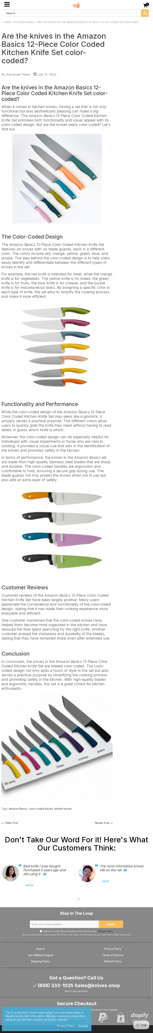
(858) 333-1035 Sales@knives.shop (78, 985)
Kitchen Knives (23, 22)
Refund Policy (112, 961)
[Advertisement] (135, 83)
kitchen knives (63, 808)
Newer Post (102, 822)
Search (40, 948)
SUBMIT (111, 924)
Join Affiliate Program (40, 955)
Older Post (11, 822)
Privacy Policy (105, 931)
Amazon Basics (18, 808)
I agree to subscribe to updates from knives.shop (78, 931)
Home (7, 22)
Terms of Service (112, 955)
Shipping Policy (40, 961)
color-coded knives (41, 808)
